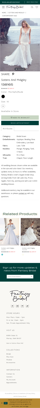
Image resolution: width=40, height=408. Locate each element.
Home (4, 13)
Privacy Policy (31, 393)
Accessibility (8, 393)
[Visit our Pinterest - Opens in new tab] (22, 306)
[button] (3, 7)
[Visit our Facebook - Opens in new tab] (12, 306)
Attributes (8, 128)
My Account (10, 380)
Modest (9, 360)
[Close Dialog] (1, 403)
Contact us (10, 374)
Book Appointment (20, 123)
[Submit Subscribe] (31, 276)
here (27, 406)
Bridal (8, 354)
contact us (23, 193)
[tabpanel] (20, 44)
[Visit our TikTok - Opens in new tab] (27, 306)
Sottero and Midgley (16, 13)
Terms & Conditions (20, 393)
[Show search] (32, 7)
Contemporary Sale (9, 16)
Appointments (11, 383)
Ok (6, 403)
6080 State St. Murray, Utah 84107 (13, 336)
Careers (9, 377)
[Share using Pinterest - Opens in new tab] (13, 74)
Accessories (10, 363)
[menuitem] (13, 2)
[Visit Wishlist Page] (36, 7)
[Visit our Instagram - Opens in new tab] (17, 306)
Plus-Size (9, 357)
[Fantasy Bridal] (14, 7)
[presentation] (10, 232)
